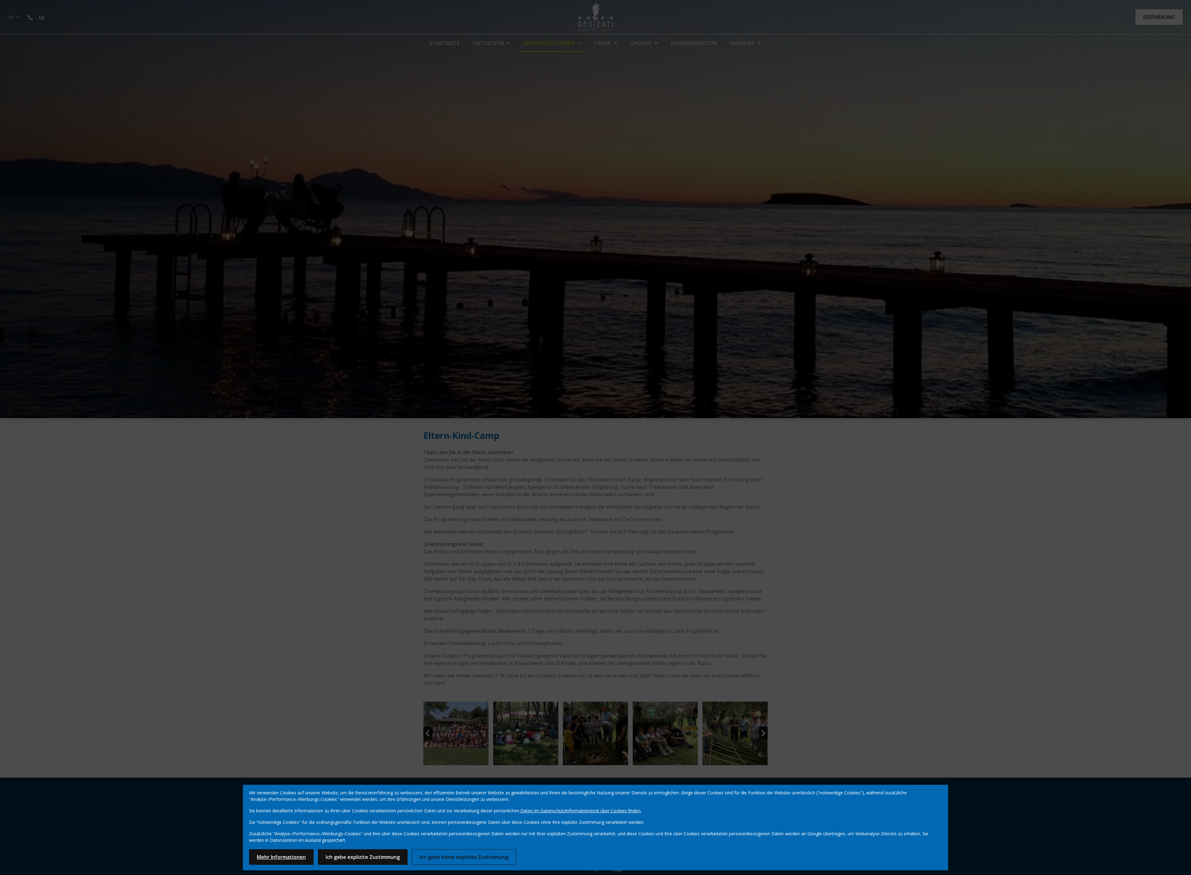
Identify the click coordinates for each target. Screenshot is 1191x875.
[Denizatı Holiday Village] (595, 17)
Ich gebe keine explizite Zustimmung (464, 857)
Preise (602, 43)
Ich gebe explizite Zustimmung (363, 857)
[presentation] (427, 733)
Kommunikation (694, 43)
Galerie (640, 43)
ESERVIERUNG (1159, 17)
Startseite (444, 43)
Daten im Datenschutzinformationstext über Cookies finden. (580, 811)
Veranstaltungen (548, 43)
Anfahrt (742, 43)
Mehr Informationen (281, 857)
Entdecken (488, 43)
